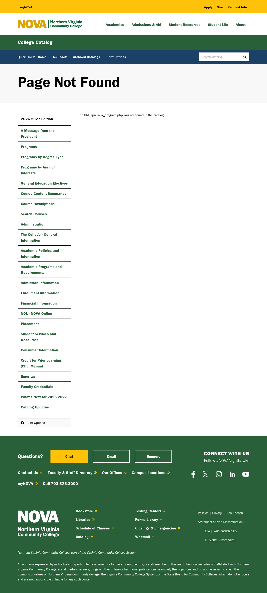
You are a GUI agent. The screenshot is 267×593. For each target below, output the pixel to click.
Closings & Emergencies (155, 528)
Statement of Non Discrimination (220, 522)
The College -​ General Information (39, 237)
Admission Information (40, 282)
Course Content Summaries (44, 193)
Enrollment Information (40, 293)
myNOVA (25, 483)
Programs (29, 146)
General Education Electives (44, 183)
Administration (33, 224)
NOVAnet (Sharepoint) (220, 540)
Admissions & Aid (146, 24)
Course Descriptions (38, 203)
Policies (203, 513)
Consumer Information (39, 350)
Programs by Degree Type (42, 156)
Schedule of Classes (93, 528)
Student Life (218, 24)
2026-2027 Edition (37, 118)
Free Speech (234, 513)
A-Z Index (60, 57)
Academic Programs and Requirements (41, 269)
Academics (115, 24)
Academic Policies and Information (40, 253)
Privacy (217, 513)
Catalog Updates (35, 407)
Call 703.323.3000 (60, 483)
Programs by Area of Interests (38, 170)
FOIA (207, 531)
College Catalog (35, 42)
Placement (30, 323)
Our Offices (112, 472)
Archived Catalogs (86, 57)
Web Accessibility (225, 531)
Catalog (82, 536)
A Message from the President (38, 133)
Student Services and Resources (38, 337)
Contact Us (28, 472)
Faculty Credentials (37, 386)
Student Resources (184, 24)
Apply (208, 7)
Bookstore (84, 511)
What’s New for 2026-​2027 (44, 396)
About (241, 24)
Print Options (116, 57)
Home (42, 57)
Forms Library (146, 519)
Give (220, 7)
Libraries (83, 519)
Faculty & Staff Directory (70, 472)
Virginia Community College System (111, 552)
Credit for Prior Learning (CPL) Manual (41, 363)
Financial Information (39, 303)
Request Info (237, 7)
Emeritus (28, 376)
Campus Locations (148, 472)
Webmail (142, 536)
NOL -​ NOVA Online (36, 313)
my (26, 7)
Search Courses (34, 214)
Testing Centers (148, 511)
